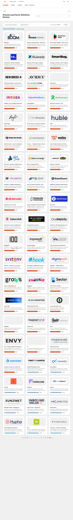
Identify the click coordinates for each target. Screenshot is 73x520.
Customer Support (13, 1)
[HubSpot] (5, 5)
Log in (64, 1)
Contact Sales (21, 1)
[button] (68, 11)
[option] (10, 24)
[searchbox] (53, 16)
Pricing (26, 5)
